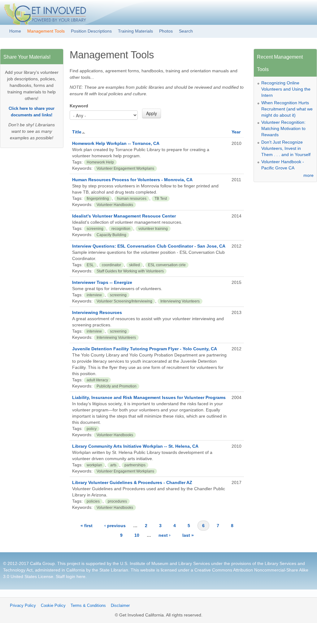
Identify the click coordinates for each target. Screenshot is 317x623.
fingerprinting (98, 198)
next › (164, 535)
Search (186, 31)
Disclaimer (120, 605)
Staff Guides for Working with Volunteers (130, 271)
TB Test (160, 198)
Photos (166, 31)
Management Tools (46, 31)
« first (86, 525)
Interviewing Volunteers (180, 301)
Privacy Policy (23, 605)
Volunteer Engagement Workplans (125, 168)
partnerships (134, 465)
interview (94, 295)
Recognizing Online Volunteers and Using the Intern (285, 89)
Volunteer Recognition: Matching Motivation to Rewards (283, 128)
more (308, 175)
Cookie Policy (53, 605)
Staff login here (70, 576)
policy (92, 429)
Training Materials (135, 31)
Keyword (79, 105)
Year (236, 131)
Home (15, 31)
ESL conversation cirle (167, 265)
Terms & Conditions (88, 605)
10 (136, 535)
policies (93, 501)
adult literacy (97, 380)
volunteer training (153, 228)
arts (113, 465)
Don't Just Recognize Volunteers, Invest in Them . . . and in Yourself (285, 148)
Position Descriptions (91, 31)
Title (76, 131)
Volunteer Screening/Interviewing (124, 301)
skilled (134, 265)
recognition (120, 228)
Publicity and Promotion (117, 386)
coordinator (111, 265)
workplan (94, 465)
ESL (90, 265)
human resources (131, 198)
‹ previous (115, 525)
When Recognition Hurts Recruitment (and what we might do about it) (287, 109)
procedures (117, 501)
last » (188, 535)
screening (95, 228)
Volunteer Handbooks (115, 205)
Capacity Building (111, 235)
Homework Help (100, 162)
